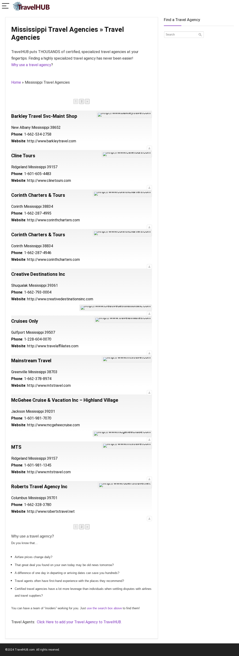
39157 (52, 167)
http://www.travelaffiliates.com (52, 346)
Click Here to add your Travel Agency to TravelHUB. (79, 622)
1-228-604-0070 (37, 339)
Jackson (18, 411)
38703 (52, 372)
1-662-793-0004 (37, 292)
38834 (47, 206)
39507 (50, 332)
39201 (50, 411)
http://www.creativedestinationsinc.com (60, 299)
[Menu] (5, 6)
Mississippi (40, 127)
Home (16, 82)
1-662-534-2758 (37, 134)
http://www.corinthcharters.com (53, 220)
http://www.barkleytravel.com (51, 141)
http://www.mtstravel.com (49, 385)
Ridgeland (19, 167)
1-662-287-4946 (37, 253)
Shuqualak (19, 285)
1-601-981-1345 (37, 465)
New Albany (21, 127)
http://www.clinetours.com (49, 180)
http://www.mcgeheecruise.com (53, 425)
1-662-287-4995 (37, 213)
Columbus (19, 498)
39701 (52, 498)
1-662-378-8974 (37, 378)
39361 (52, 285)
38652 (55, 127)
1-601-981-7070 (37, 418)
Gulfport (18, 332)
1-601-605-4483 (37, 174)
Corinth (17, 206)
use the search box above (104, 608)
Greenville (19, 372)
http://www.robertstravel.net (51, 511)
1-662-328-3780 (37, 504)
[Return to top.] (149, 148)
